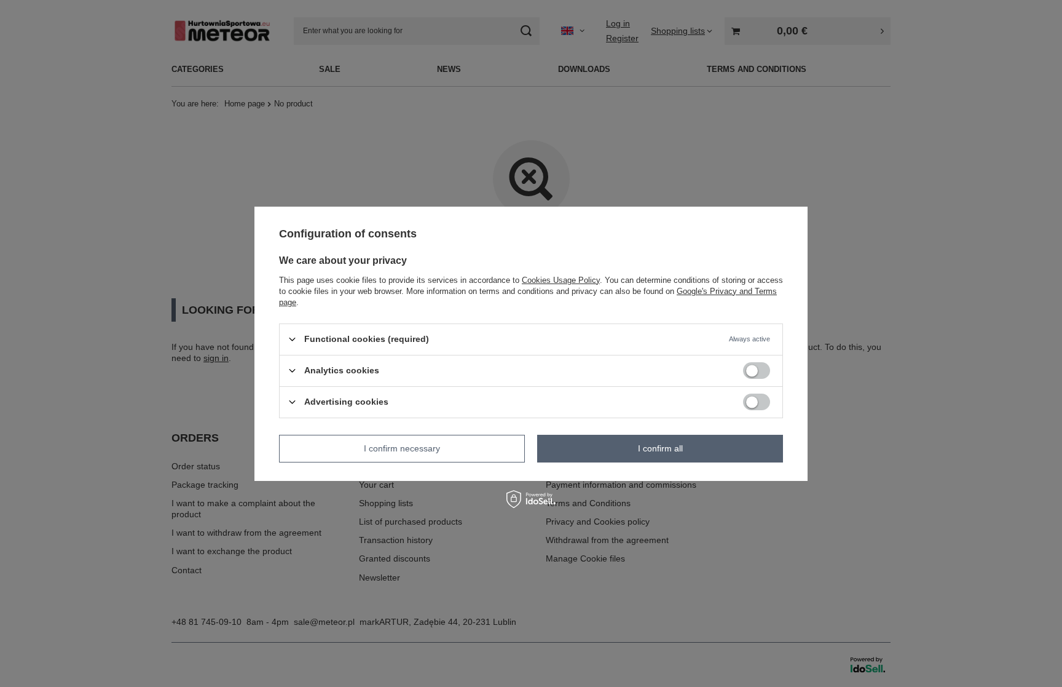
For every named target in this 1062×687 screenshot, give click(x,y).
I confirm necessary (402, 448)
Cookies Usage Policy (561, 279)
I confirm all (660, 448)
